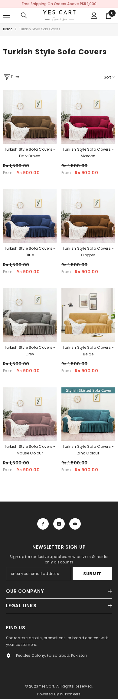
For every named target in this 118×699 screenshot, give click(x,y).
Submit (92, 574)
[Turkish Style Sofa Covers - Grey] (30, 315)
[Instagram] (59, 524)
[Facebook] (43, 524)
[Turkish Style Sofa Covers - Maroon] (88, 117)
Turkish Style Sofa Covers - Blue (29, 252)
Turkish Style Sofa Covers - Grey (29, 351)
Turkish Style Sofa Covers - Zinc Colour (88, 450)
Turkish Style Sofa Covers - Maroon (88, 153)
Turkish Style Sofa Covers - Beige (88, 351)
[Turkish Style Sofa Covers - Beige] (88, 315)
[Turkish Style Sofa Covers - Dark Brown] (30, 117)
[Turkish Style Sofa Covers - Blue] (30, 216)
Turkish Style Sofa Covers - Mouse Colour (29, 450)
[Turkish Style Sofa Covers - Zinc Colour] (88, 414)
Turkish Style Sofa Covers (39, 29)
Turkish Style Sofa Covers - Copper (88, 252)
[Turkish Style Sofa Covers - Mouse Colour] (30, 414)
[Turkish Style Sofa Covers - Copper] (88, 216)
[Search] (24, 15)
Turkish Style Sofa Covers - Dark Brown (29, 153)
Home (7, 29)
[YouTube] (75, 524)
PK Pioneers (70, 694)
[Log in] (94, 15)
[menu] (6, 15)
